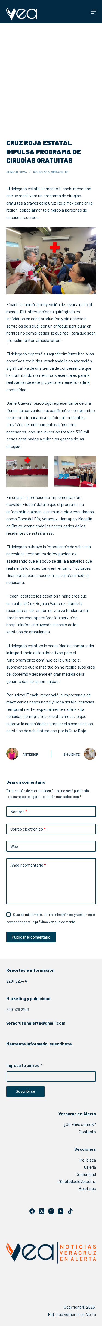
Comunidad (86, 1174)
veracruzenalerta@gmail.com (35, 1022)
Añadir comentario (28, 865)
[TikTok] (70, 1211)
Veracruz (59, 172)
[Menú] (93, 11)
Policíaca (41, 172)
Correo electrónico (27, 828)
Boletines (87, 1188)
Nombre (18, 811)
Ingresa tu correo (24, 1065)
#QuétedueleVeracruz (76, 1181)
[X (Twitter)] (41, 1211)
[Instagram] (51, 1211)
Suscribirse (25, 1091)
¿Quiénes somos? (80, 1124)
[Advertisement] (51, 76)
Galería (90, 1166)
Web (14, 846)
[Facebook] (32, 1211)
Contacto (87, 1131)
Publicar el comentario (31, 937)
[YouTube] (60, 1211)
